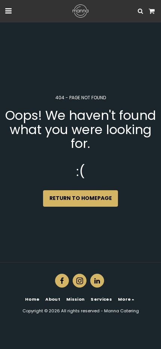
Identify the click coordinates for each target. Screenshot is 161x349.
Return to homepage (80, 198)
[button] (8, 11)
